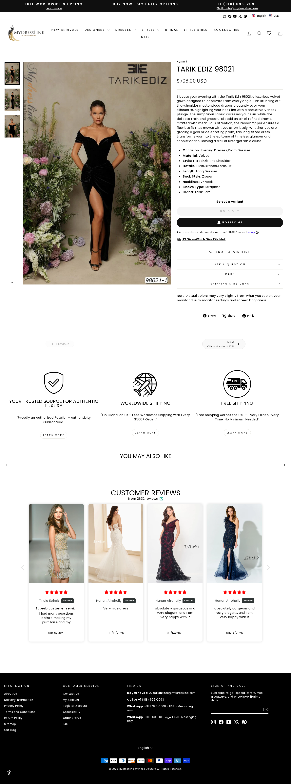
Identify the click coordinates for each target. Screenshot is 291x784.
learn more (53, 435)
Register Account (75, 706)
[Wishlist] (269, 33)
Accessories (227, 30)
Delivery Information (18, 700)
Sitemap (10, 724)
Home (181, 62)
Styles (149, 30)
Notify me (232, 222)
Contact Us (71, 694)
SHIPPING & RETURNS (230, 283)
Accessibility (71, 712)
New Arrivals (65, 30)
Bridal (171, 30)
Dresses (124, 30)
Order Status (72, 718)
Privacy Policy (14, 706)
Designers (96, 30)
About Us (10, 694)
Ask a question (230, 264)
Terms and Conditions (19, 712)
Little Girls (196, 30)
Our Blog (10, 730)
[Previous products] (6, 465)
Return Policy (13, 718)
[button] (265, 15)
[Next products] (284, 465)
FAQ (65, 724)
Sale (145, 37)
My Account (71, 700)
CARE (230, 274)
